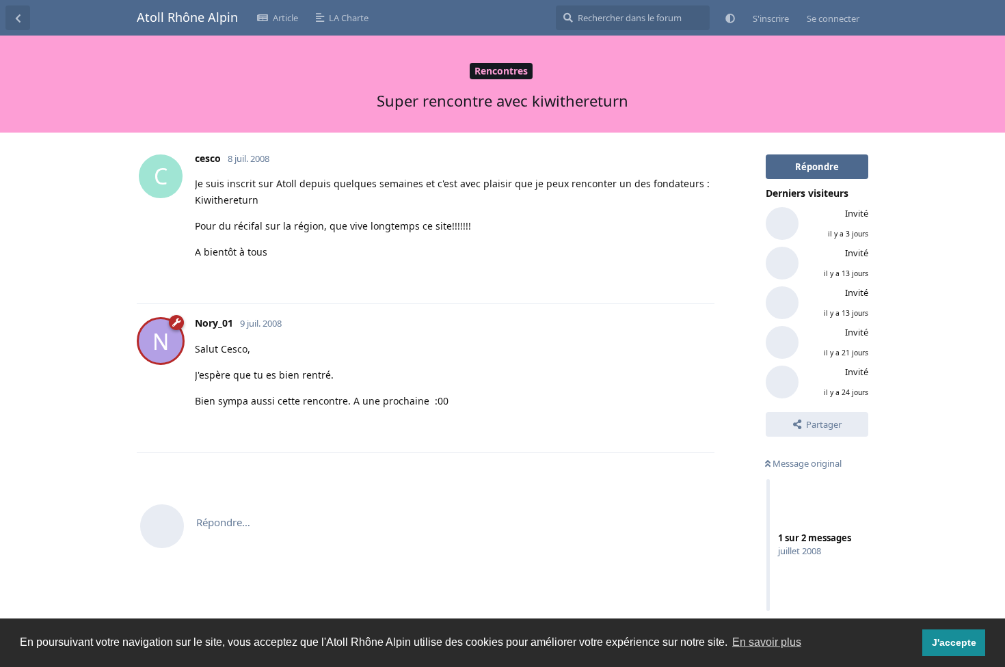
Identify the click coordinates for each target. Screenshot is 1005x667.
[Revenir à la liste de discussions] (17, 17)
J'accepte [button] (954, 642)
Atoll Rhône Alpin (187, 17)
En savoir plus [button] (766, 642)
